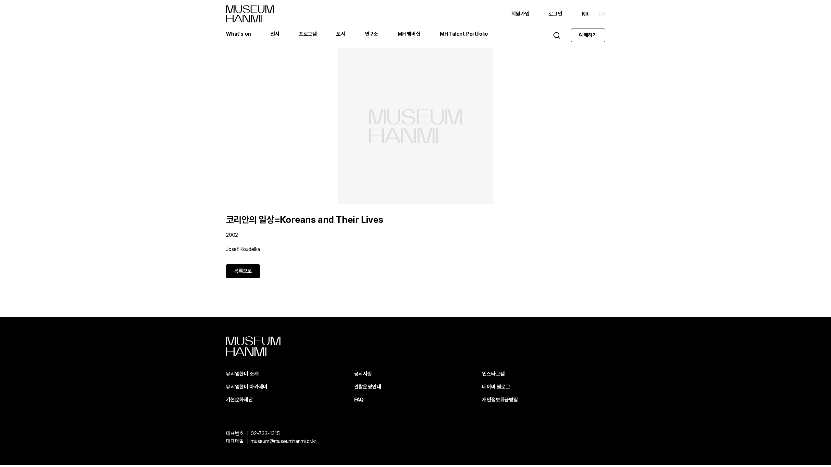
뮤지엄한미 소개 (242, 374)
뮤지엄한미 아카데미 (246, 387)
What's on (238, 34)
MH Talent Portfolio (464, 34)
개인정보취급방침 (500, 400)
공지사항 (363, 374)
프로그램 (308, 34)
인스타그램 (493, 374)
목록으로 (243, 271)
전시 (274, 34)
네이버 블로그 (496, 387)
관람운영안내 (367, 387)
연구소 (371, 34)
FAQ (359, 400)
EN (602, 14)
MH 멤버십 (409, 34)
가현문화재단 (239, 400)
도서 (340, 34)
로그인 (555, 14)
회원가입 (520, 14)
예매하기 (588, 35)
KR (585, 14)
